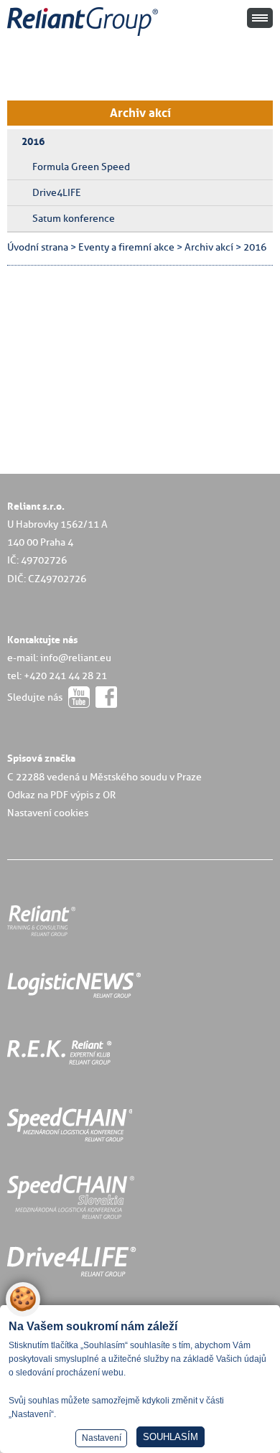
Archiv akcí (140, 113)
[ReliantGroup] (84, 36)
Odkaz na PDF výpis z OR (61, 794)
